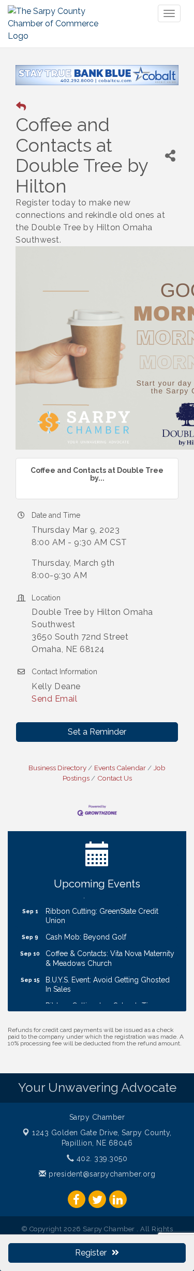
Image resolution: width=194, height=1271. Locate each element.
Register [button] (91, 1253)
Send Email (54, 708)
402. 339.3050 (100, 1168)
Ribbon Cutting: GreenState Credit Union (102, 923)
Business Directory (57, 777)
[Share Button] (170, 165)
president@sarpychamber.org (101, 1183)
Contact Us (114, 787)
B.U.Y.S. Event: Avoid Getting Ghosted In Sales (108, 992)
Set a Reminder (97, 741)
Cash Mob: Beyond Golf (86, 945)
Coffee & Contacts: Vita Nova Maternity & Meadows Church (110, 966)
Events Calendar (120, 777)
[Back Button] (21, 116)
